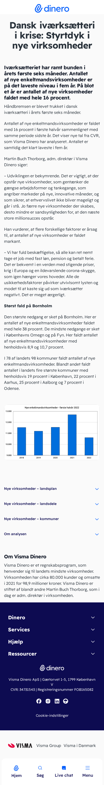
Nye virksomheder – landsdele (30, 503)
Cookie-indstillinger (52, 715)
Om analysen (15, 534)
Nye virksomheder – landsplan (30, 488)
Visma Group (48, 745)
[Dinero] (3, 761)
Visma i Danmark (80, 745)
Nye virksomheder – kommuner (31, 519)
